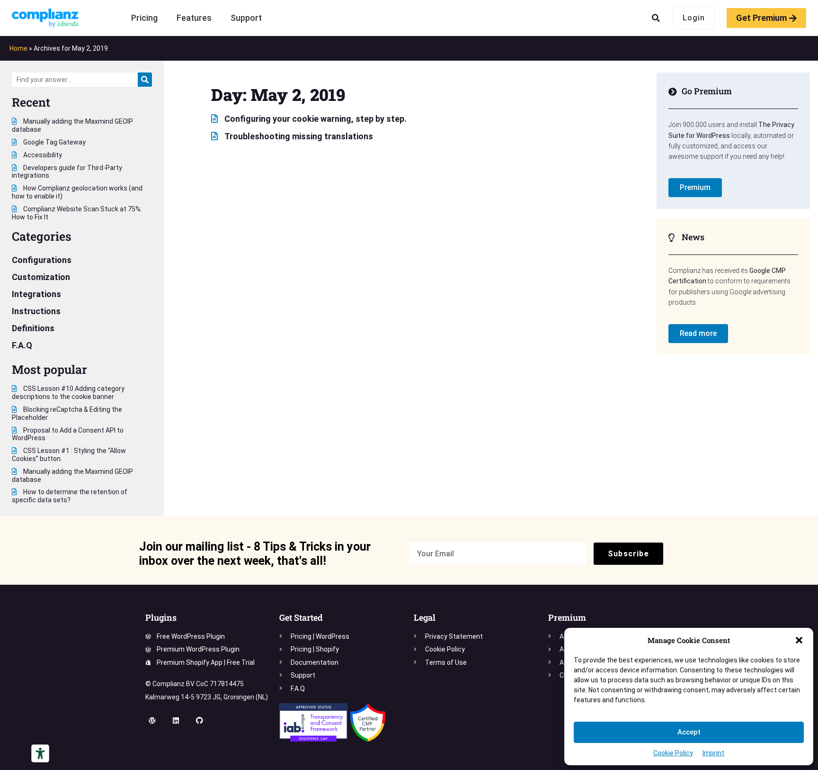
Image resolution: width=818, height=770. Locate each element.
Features (194, 18)
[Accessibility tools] (40, 753)
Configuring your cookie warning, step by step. (314, 119)
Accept (689, 732)
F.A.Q (22, 345)
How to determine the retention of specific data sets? (69, 496)
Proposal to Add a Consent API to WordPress (68, 434)
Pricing (144, 18)
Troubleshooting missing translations (297, 136)
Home (18, 48)
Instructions (36, 311)
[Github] (200, 720)
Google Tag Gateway (54, 142)
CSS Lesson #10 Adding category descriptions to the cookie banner (68, 392)
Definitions (33, 328)
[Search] (145, 79)
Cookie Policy (673, 753)
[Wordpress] (152, 720)
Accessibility (42, 155)
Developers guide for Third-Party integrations (67, 172)
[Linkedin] (176, 720)
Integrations (36, 294)
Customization (41, 277)
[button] (799, 640)
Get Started (301, 617)
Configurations (41, 260)
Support (246, 18)
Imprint (713, 753)
